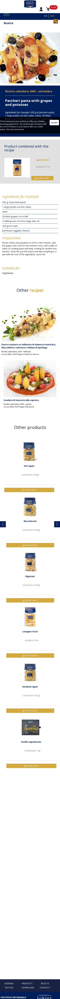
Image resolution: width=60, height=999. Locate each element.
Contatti (45, 987)
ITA (45, 15)
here (22, 129)
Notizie (9, 987)
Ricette (45, 983)
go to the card (41, 178)
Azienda (9, 983)
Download (28, 987)
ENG (52, 15)
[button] (3, 524)
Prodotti (27, 983)
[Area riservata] (41, 8)
